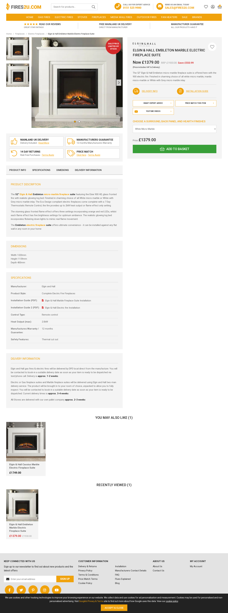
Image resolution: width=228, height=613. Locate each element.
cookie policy (172, 601)
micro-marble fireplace (56, 194)
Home (29, 17)
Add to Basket (177, 149)
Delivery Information (88, 170)
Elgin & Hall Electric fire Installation (62, 307)
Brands (197, 17)
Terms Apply (48, 155)
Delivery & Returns (87, 566)
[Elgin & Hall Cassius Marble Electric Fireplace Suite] (26, 441)
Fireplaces (99, 17)
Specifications (41, 170)
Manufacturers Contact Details (130, 570)
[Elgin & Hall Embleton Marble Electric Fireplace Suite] (22, 505)
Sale (185, 17)
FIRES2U (23, 7)
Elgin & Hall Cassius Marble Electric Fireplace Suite (24, 466)
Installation (120, 566)
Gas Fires (44, 17)
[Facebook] (9, 590)
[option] (42, 26)
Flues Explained (123, 579)
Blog (117, 583)
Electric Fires (64, 17)
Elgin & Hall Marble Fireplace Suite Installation (68, 300)
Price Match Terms (88, 579)
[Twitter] (21, 590)
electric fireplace (35, 225)
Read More (43, 143)
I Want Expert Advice (153, 103)
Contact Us (158, 570)
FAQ (117, 574)
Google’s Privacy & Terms (91, 601)
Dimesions (62, 170)
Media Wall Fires (121, 17)
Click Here (81, 155)
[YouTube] (56, 590)
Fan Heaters (169, 17)
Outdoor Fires (146, 17)
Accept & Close (114, 607)
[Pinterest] (33, 590)
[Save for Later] (212, 47)
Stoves (82, 17)
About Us (157, 566)
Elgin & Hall (26, 194)
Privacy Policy (85, 570)
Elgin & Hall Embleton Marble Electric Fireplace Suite (21, 527)
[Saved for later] (204, 7)
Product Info (17, 170)
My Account (196, 566)
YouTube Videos (153, 111)
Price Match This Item (195, 103)
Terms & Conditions (88, 574)
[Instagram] (44, 590)
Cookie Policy (85, 583)
